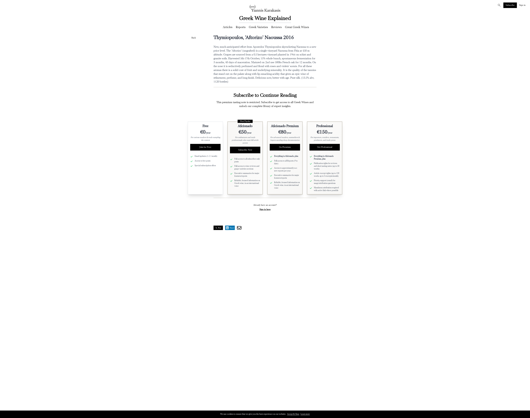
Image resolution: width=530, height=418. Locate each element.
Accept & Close (293, 414)
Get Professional (324, 147)
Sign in (522, 5)
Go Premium (285, 147)
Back (193, 38)
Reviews (276, 27)
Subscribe (510, 5)
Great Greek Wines (297, 27)
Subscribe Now (245, 150)
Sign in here (265, 209)
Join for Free (205, 147)
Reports (241, 27)
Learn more (305, 414)
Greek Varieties (258, 27)
